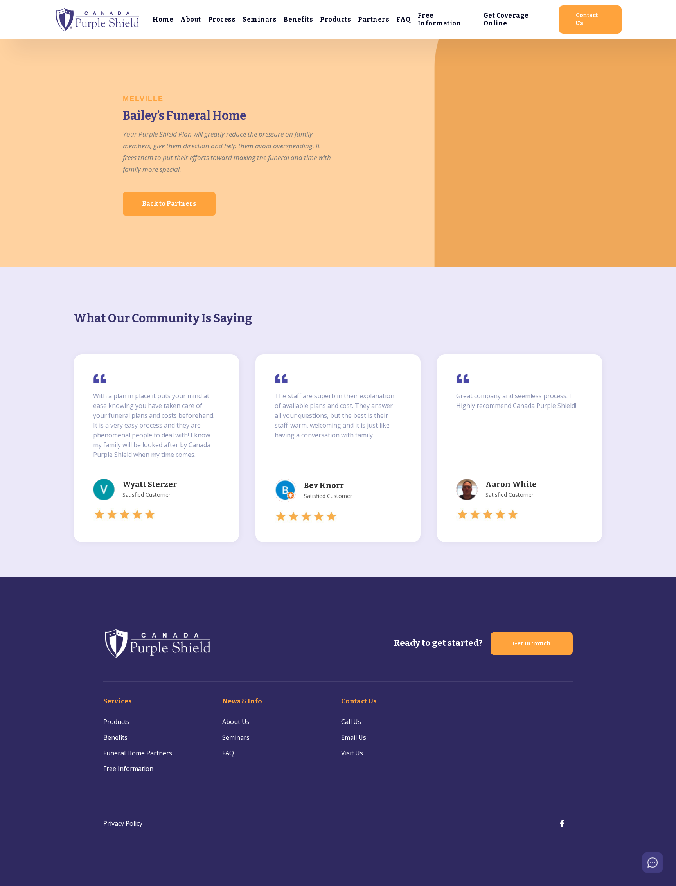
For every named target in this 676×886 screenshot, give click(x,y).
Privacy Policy (122, 823)
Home (163, 19)
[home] (97, 19)
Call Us (351, 721)
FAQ (403, 19)
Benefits (298, 19)
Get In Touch (531, 643)
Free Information (440, 19)
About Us (236, 721)
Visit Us (352, 753)
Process (222, 19)
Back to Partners (169, 203)
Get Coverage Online (506, 19)
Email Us (353, 737)
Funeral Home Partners (137, 753)
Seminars (260, 19)
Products (335, 19)
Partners (373, 19)
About (190, 19)
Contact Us (587, 19)
